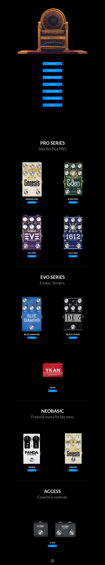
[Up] (52, 561)
